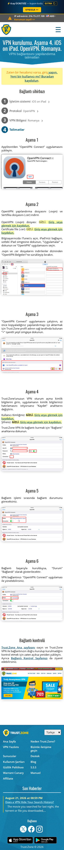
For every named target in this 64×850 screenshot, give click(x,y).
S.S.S (33, 767)
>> (24, 19)
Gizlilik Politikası (13, 767)
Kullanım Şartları (14, 762)
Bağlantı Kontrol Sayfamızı (29, 658)
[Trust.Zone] (6, 29)
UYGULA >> (31, 9)
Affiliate (8, 778)
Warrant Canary (13, 773)
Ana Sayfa (9, 741)
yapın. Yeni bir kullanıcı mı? (34, 74)
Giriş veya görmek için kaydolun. (41, 422)
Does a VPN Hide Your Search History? (29, 802)
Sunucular (9, 756)
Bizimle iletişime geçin (41, 748)
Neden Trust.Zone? (43, 741)
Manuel (36, 773)
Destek (35, 756)
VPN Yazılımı (11, 747)
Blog (33, 762)
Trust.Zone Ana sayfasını (18, 647)
